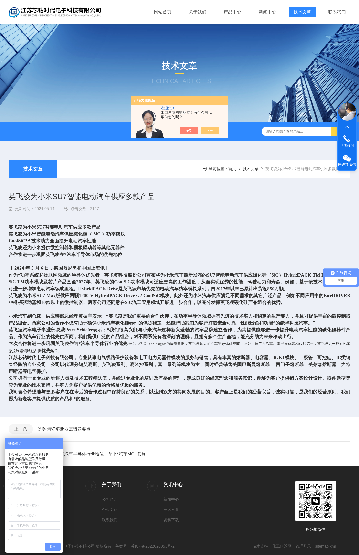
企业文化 (109, 510)
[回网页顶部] (347, 127)
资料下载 (171, 520)
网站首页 (162, 12)
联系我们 (337, 12)
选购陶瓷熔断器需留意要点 (64, 429)
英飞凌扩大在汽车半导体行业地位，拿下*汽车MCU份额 (92, 453)
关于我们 (197, 12)
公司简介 (109, 499)
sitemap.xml (325, 546)
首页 (232, 169)
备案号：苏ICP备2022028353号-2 (145, 546)
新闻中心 (267, 12)
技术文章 (302, 12)
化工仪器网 (282, 546)
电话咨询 (346, 145)
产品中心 (232, 12)
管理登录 (303, 546)
